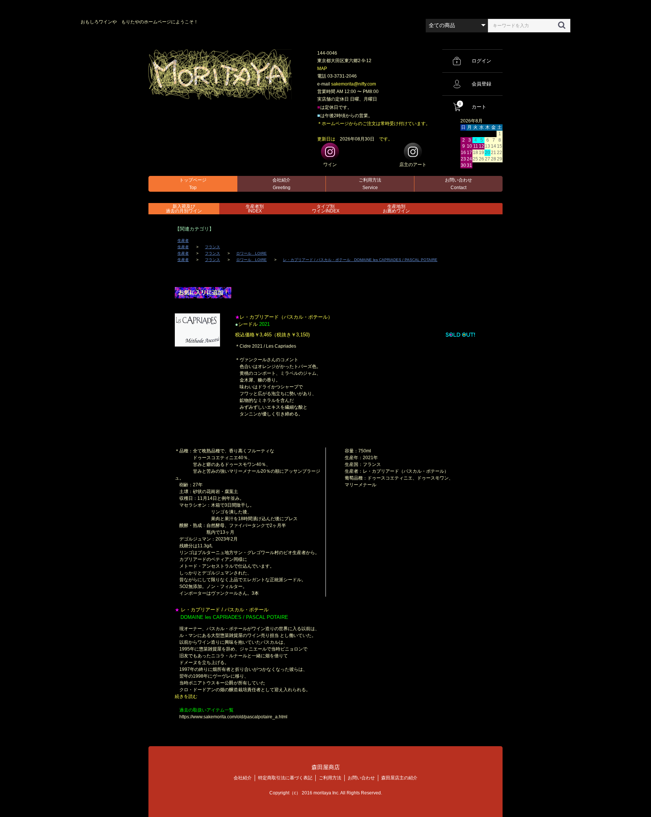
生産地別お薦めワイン (396, 209)
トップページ (192, 183)
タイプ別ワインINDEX (325, 209)
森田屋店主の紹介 (399, 777)
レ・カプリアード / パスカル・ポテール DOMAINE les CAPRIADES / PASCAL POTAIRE (360, 260)
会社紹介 (281, 183)
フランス (212, 247)
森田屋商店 (326, 767)
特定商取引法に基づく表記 (285, 777)
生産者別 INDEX (255, 209)
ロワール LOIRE (251, 253)
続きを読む (186, 696)
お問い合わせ (458, 183)
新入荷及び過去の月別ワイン (184, 209)
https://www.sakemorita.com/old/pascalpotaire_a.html (233, 716)
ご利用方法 (370, 183)
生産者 (183, 240)
